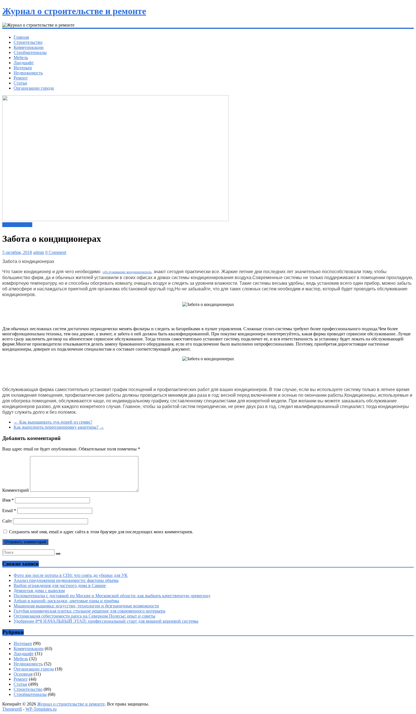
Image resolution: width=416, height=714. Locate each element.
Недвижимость (28, 72)
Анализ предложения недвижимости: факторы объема (66, 580)
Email (9, 510)
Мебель (21, 57)
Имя (8, 500)
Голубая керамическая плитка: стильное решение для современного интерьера (89, 611)
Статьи (20, 83)
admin (38, 252)
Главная (21, 37)
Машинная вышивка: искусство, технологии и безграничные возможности (86, 605)
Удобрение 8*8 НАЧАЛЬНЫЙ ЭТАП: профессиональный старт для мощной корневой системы (106, 621)
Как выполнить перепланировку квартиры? (59, 427)
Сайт (7, 521)
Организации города (34, 88)
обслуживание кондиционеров (127, 272)
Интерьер (23, 67)
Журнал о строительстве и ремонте (74, 11)
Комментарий (15, 490)
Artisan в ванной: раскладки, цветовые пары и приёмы (66, 600)
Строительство (28, 42)
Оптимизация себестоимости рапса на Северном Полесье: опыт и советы (84, 616)
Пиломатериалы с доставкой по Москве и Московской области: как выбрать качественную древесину (112, 595)
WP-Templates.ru (41, 709)
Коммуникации (29, 47)
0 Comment (55, 252)
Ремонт (21, 78)
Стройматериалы (30, 52)
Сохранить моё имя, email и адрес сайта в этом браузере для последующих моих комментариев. (101, 531)
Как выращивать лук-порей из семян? (53, 422)
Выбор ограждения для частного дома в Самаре (60, 585)
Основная (23, 674)
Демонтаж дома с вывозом (39, 590)
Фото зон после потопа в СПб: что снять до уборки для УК (71, 575)
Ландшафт (24, 62)
